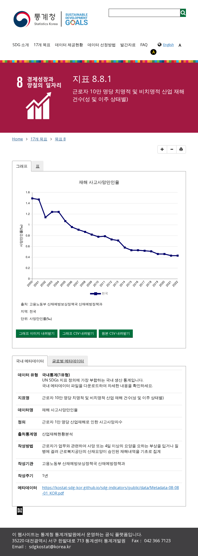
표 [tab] (38, 166)
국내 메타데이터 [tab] (30, 361)
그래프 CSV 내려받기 (78, 333)
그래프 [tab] (22, 166)
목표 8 (60, 139)
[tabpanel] (99, 262)
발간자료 (128, 44)
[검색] (183, 13)
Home (17, 139)
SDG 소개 (21, 44)
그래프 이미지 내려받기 (37, 333)
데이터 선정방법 (102, 44)
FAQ (144, 44)
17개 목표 (42, 44)
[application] (99, 239)
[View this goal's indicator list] (38, 98)
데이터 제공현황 (69, 44)
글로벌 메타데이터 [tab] (68, 361)
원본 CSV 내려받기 (116, 333)
